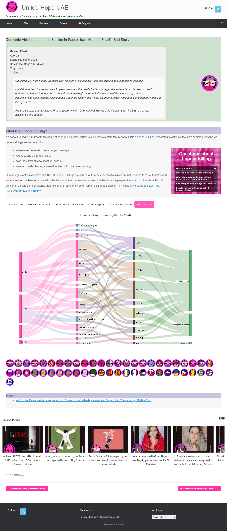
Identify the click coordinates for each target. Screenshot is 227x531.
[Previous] (220, 418)
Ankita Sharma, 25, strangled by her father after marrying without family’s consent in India (108, 460)
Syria (9, 191)
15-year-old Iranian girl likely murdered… (27, 488)
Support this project (109, 516)
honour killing (147, 137)
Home (9, 23)
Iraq (157, 185)
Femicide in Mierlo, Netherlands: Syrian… (199, 488)
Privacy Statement (89, 516)
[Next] (223, 418)
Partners (43, 23)
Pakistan (126, 185)
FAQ (25, 23)
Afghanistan (146, 185)
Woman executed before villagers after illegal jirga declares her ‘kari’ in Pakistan (150, 460)
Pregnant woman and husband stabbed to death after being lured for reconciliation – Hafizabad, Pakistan (193, 460)
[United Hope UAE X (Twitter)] (218, 9)
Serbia (23, 191)
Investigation (19, 474)
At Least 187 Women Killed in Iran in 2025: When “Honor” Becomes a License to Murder (22, 460)
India (135, 185)
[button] (222, 23)
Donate (63, 23)
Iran (15, 191)
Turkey (37, 191)
